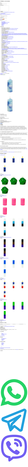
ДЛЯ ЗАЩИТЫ (7, 69)
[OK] (4, 74)
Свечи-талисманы (22, 54)
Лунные (13, 54)
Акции (2, 333)
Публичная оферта (8, 347)
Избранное (3, 343)
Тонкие (24, 54)
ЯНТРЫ (4, 63)
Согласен (1, 350)
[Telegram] (14, 433)
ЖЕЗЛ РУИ (5, 45)
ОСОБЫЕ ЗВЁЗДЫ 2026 (10, 36)
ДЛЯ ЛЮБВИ (6, 68)
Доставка (1, 13)
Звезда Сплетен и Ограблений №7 (14, 34)
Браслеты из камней (6, 41)
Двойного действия (5, 54)
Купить (1, 175)
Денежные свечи (10, 54)
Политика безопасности (3, 347)
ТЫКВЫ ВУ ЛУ (7, 58)
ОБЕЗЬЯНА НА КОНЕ (9, 50)
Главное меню (2, 26)
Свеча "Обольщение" (2, 216)
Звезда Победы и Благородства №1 (12, 33)
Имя (0, 2)
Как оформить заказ (4, 338)
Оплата (2, 340)
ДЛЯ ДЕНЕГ (6, 67)
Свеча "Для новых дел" (3, 320)
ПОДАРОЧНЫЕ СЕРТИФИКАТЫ (14, 28)
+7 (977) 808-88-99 (2, 335)
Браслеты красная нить (12, 41)
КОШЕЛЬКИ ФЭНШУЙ (10, 37)
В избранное (2, 122)
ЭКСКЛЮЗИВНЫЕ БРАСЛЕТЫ (13, 29)
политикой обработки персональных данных (9, 326)
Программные (15, 54)
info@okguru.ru (2, 348)
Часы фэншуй (6, 49)
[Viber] (14, 461)
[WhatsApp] (3, 74)
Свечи (3, 73)
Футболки (5, 72)
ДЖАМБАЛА (6, 44)
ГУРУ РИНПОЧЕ (8, 43)
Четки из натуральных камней (10, 62)
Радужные (18, 54)
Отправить (2, 11)
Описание (2, 124)
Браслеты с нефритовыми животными (19, 41)
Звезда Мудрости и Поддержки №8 (22, 34)
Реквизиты (3, 334)
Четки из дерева (5, 62)
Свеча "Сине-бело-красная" (3, 299)
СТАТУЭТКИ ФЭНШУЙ (11, 57)
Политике (17, 349)
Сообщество (3, 13)
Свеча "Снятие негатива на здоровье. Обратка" (5, 237)
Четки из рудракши (16, 62)
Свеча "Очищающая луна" (3, 195)
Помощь (3, 344)
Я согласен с (7, 326)
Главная (1, 73)
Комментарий (1, 5)
